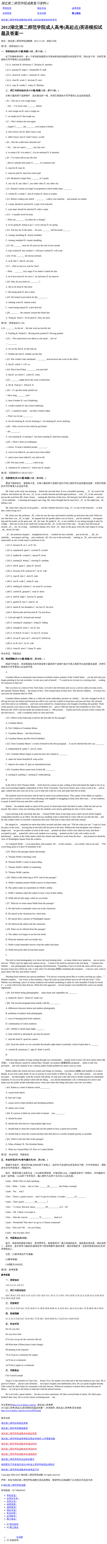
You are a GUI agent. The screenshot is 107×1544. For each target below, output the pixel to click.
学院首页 (7, 8)
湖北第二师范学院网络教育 (14, 1428)
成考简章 (76, 8)
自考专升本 (13, 1498)
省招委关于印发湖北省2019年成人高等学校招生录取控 (28, 1464)
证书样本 (12, 1516)
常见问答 (12, 1513)
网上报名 (76, 13)
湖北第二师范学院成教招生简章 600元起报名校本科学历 (29, 20)
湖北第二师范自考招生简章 (14, 1423)
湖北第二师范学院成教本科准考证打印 (20, 1469)
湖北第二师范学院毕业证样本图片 (18, 1459)
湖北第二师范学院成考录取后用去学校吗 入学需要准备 (28, 1438)
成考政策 (12, 1507)
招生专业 (41, 8)
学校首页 (12, 1495)
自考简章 (7, 13)
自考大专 (12, 1501)
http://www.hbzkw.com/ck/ (24, 1405)
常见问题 (41, 13)
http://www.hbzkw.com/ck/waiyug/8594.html (21, 1410)
